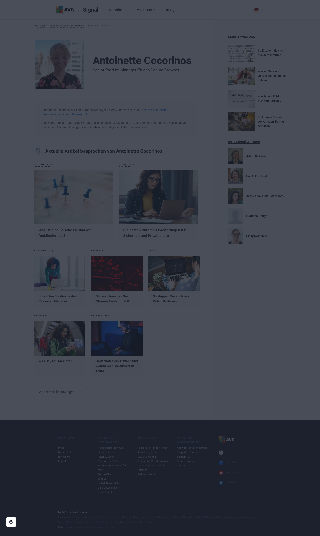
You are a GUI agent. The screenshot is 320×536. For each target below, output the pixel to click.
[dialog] (160, 268)
